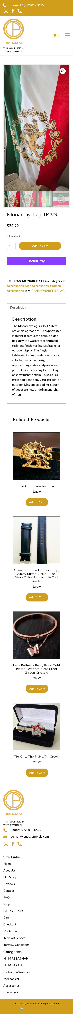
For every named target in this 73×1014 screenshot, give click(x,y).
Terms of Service (14, 938)
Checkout (9, 924)
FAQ (6, 897)
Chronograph (12, 992)
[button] (6, 11)
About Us (9, 870)
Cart (6, 917)
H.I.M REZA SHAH (15, 958)
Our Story (9, 877)
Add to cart (40, 246)
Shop (6, 904)
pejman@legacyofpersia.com (30, 836)
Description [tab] (18, 307)
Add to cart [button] (37, 502)
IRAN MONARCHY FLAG (48, 291)
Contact (8, 890)
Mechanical (11, 979)
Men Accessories (37, 286)
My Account (11, 931)
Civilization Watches (16, 972)
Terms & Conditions (16, 944)
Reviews (9, 884)
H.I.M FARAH (12, 965)
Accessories (15, 286)
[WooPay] (36, 261)
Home (7, 863)
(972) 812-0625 (31, 830)
